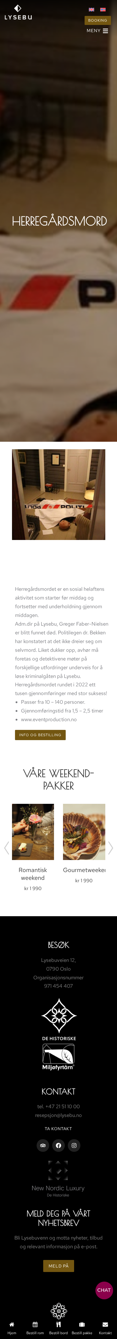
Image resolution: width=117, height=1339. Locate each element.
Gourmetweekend (87, 870)
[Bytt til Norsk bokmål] (103, 9)
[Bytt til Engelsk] (91, 9)
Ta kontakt (58, 1128)
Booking (97, 20)
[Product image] (33, 832)
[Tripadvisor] (43, 1145)
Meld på (59, 1266)
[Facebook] (58, 1145)
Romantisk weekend (33, 874)
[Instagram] (74, 1145)
